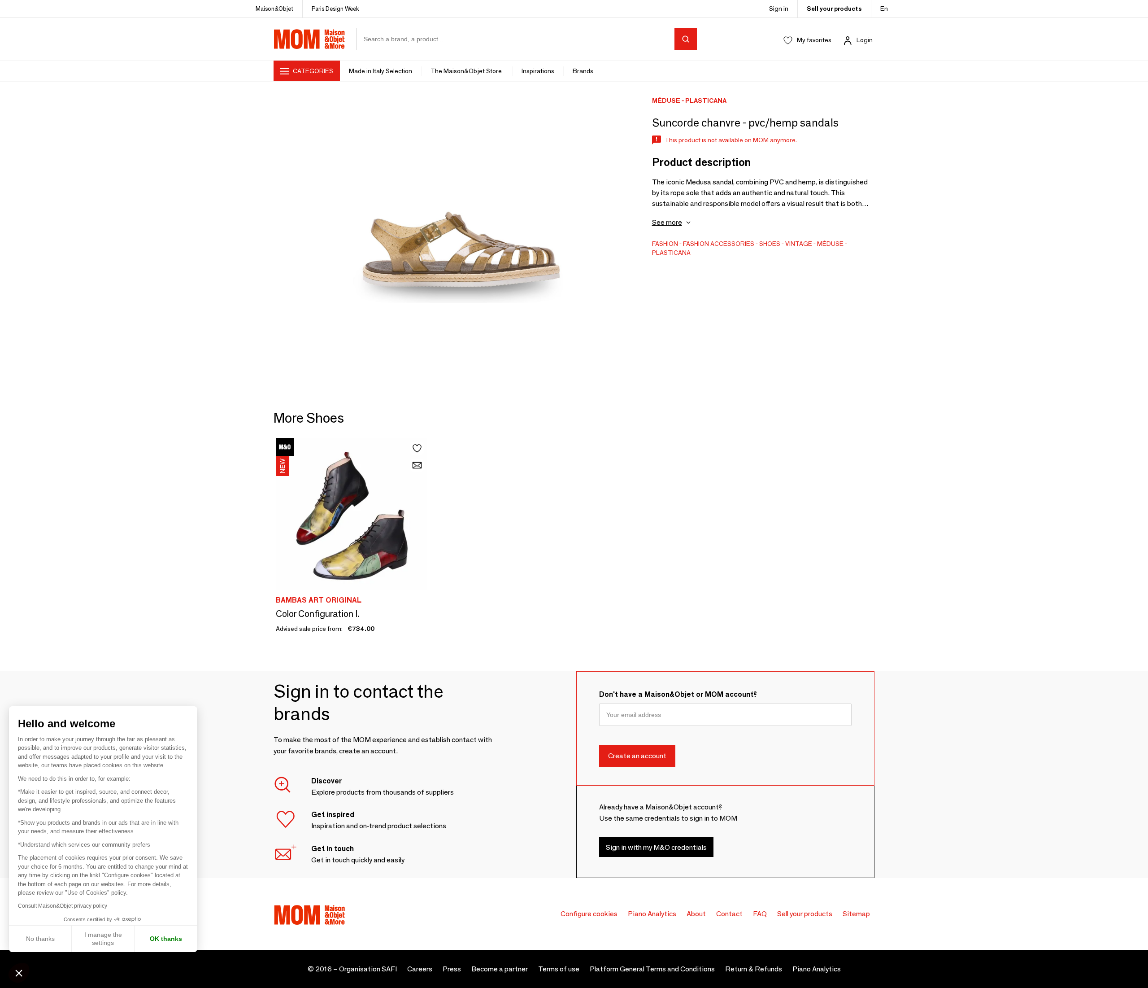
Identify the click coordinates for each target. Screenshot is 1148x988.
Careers (419, 969)
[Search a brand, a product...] (685, 39)
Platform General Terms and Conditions (652, 969)
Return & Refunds (753, 969)
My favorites (814, 40)
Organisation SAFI (368, 969)
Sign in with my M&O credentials (656, 847)
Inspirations (538, 71)
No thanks (40, 938)
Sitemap (856, 913)
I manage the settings (103, 938)
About (696, 913)
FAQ (760, 913)
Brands (583, 71)
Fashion (665, 244)
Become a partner (499, 969)
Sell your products (834, 8)
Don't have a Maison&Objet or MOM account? (678, 694)
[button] (19, 973)
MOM (309, 39)
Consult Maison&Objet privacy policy (62, 906)
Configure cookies (589, 913)
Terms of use (558, 969)
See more (667, 222)
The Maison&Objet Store (466, 71)
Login (865, 40)
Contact (729, 913)
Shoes (769, 244)
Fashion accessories (718, 244)
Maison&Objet (274, 8)
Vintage (798, 244)
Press (452, 969)
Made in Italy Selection (380, 71)
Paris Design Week (335, 8)
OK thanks (166, 938)
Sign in (778, 8)
